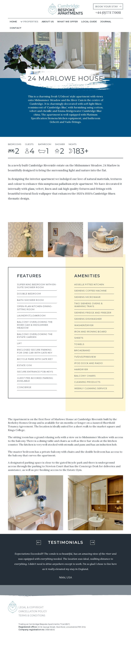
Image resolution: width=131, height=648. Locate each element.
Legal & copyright (31, 607)
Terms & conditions (32, 615)
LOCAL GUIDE (89, 21)
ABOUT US (48, 21)
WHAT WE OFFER (67, 21)
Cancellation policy (33, 611)
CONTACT (15, 28)
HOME (13, 21)
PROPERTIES (30, 21)
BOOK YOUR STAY (106, 6)
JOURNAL (105, 21)
